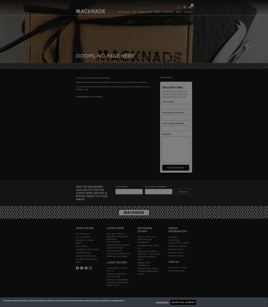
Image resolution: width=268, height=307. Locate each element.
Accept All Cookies (183, 302)
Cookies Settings (162, 302)
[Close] (264, 302)
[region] (134, 302)
